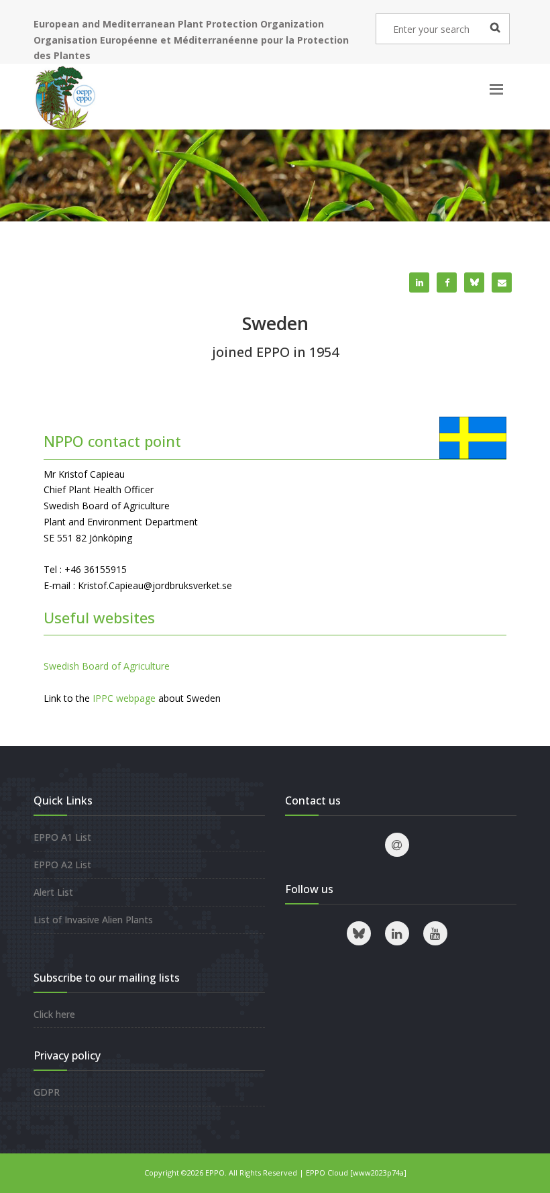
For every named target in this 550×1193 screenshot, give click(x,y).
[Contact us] (397, 845)
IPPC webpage (124, 698)
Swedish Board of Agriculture (107, 666)
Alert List (53, 892)
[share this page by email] (502, 282)
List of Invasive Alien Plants (93, 919)
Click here (54, 1014)
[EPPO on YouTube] (435, 933)
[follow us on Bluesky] (359, 933)
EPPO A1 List (62, 837)
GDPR (47, 1092)
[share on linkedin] (419, 282)
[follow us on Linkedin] (397, 933)
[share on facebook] (447, 282)
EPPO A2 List (62, 864)
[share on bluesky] (474, 282)
